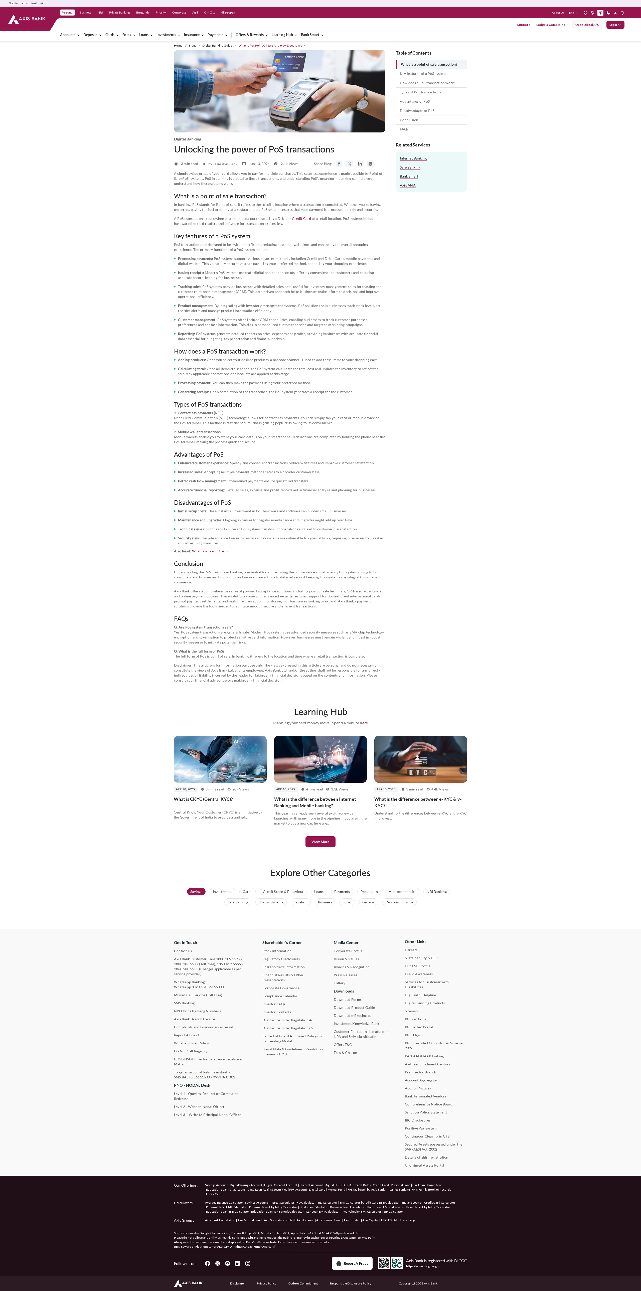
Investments (166, 35)
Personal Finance (399, 902)
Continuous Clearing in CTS (427, 1136)
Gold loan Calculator (313, 1207)
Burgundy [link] (142, 12)
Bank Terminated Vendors (425, 1096)
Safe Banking (410, 167)
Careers (411, 950)
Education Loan (217, 1189)
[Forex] (134, 35)
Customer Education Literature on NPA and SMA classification (361, 1034)
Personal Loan (400, 1185)
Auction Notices (418, 1088)
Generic (368, 902)
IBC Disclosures (418, 1120)
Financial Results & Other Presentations (282, 977)
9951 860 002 (224, 1077)
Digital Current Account (280, 1185)
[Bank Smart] (322, 35)
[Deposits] (100, 35)
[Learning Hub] (296, 35)
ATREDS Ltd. (389, 1220)
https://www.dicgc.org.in (423, 1266)
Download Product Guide (354, 1007)
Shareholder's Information (283, 967)
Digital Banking (271, 902)
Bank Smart (310, 35)
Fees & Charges (346, 1052)
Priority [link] (161, 12)
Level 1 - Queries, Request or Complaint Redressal (206, 1096)
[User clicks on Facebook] (208, 1263)
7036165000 (213, 987)
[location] (585, 13)
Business (325, 902)
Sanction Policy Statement (426, 1112)
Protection (369, 891)
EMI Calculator (350, 1202)
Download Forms (348, 999)
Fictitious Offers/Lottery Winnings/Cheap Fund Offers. (233, 1246)
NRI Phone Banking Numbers (197, 1011)
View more (320, 842)
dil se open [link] (228, 12)
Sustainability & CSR (421, 958)
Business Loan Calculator (347, 1207)
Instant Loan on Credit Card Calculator (428, 1202)
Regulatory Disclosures (281, 959)
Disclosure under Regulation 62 (287, 1028)
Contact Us (183, 951)
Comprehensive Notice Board (428, 1104)
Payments (215, 35)
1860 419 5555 (229, 964)
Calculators (183, 1203)
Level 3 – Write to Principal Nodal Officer (207, 1114)
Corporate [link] (179, 12)
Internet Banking (413, 158)
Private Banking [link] (119, 12)
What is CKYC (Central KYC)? (203, 799)
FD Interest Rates (359, 1185)
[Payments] (226, 35)
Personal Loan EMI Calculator (226, 1207)
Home (178, 45)
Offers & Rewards (250, 35)
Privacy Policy (266, 1283)
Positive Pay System (421, 1128)
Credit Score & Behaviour (283, 891)
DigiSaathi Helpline (420, 995)
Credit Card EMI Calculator (381, 1202)
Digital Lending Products (425, 1003)
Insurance (192, 35)
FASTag (353, 1189)
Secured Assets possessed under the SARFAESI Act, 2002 (433, 1146)
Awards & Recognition (352, 967)
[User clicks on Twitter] (218, 1263)
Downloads (344, 991)
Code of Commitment (303, 1283)
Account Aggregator (421, 1080)
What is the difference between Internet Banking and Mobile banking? (315, 802)
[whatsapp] (592, 13)
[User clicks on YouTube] (228, 1263)
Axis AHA (408, 185)
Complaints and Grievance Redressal (203, 1027)
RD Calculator (328, 1202)
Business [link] (85, 12)
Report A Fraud (186, 1035)
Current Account (311, 1185)
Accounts (67, 35)
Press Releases (345, 975)
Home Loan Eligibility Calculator (428, 1207)
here (364, 722)
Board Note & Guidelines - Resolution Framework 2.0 (292, 1051)
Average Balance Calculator (224, 1202)
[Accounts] (78, 35)
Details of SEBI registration (426, 1157)
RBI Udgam (414, 1035)
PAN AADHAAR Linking (424, 1056)
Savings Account (216, 1185)
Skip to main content (23, 3)
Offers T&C (343, 1044)
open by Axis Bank (371, 1189)
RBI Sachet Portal (419, 1027)
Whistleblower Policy (191, 1043)
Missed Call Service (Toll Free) (198, 995)
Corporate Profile (348, 951)
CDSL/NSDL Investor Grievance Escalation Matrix (208, 1061)
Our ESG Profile (418, 966)
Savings (196, 891)
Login (613, 25)
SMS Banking (184, 1003)
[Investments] (179, 35)
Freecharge (408, 1220)
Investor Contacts (276, 1012)
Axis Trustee (352, 1220)
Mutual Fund (337, 1189)
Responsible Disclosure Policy (350, 1283)
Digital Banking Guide (217, 45)
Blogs (192, 45)
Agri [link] (195, 12)
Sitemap (411, 1011)
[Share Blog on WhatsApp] (370, 163)
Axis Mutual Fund (249, 1220)
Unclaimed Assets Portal (424, 1165)
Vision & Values (346, 959)
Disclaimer (237, 1283)
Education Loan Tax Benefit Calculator (277, 1211)
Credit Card (301, 218)
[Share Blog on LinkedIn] (360, 163)
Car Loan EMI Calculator (323, 1211)
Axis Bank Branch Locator (195, 1019)
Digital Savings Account (246, 1185)
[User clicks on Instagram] (248, 1263)
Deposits (90, 35)
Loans (143, 35)
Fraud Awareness (419, 974)
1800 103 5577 (186, 964)
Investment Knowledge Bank (356, 1023)
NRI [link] (100, 12)
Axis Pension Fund (329, 1220)
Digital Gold (317, 1189)
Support (523, 25)
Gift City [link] (209, 12)
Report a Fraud (356, 1263)
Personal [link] (67, 12)
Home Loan (435, 1185)
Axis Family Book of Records (431, 1189)
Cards (109, 35)
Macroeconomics (402, 891)
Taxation (300, 902)
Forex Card (214, 1194)
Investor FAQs (273, 1004)
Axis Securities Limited (279, 1220)
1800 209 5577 (228, 959)
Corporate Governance (280, 988)
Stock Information (276, 951)
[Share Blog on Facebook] (339, 163)
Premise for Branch (420, 1072)
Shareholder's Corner (282, 942)
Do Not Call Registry (190, 1051)
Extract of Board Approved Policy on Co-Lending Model (292, 1038)
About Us (558, 13)
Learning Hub (282, 35)
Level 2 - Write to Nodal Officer (199, 1106)
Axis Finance (305, 1220)
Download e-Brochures (352, 1015)
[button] (574, 13)
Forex (126, 35)
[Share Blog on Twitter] (349, 163)
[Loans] (151, 35)
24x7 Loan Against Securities (267, 1189)
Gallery (340, 983)
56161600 (202, 1077)
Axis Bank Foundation (220, 1220)
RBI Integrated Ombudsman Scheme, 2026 (434, 1045)
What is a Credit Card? (210, 551)
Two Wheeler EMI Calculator (362, 1211)
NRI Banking (437, 891)
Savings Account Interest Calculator (269, 1202)
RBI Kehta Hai (416, 1019)
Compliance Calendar (279, 996)
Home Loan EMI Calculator (385, 1207)
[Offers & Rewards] (267, 35)
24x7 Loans (237, 1189)
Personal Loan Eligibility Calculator (273, 1207)
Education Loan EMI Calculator (227, 1211)
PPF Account (298, 1189)
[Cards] (117, 35)
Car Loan (418, 1185)
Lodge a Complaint (550, 25)
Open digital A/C (587, 25)
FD (343, 1185)
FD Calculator (306, 1202)
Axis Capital (370, 1220)
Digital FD (332, 1185)
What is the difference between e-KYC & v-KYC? (417, 802)
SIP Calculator (393, 1211)
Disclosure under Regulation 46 (287, 1020)
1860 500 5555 (186, 969)
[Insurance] (203, 35)
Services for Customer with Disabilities (427, 984)
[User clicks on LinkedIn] (238, 1263)
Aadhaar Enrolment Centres (427, 1064)
